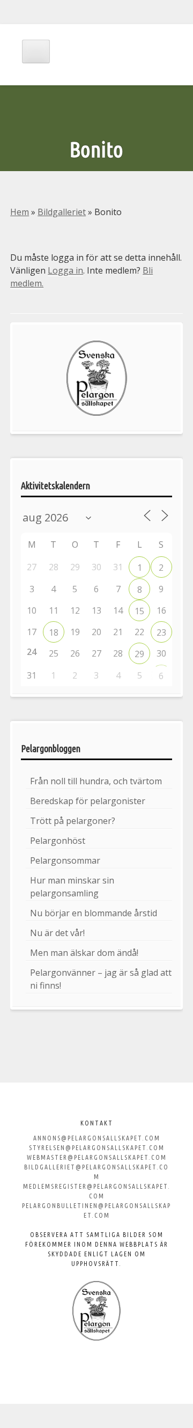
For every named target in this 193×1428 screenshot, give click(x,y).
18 (53, 632)
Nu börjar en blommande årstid (93, 913)
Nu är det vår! (57, 933)
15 (139, 611)
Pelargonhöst (57, 841)
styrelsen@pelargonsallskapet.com (97, 1147)
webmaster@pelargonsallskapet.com (97, 1157)
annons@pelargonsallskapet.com (96, 1138)
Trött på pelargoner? (72, 821)
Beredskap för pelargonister (87, 801)
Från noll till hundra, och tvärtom (96, 781)
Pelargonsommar (65, 860)
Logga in (65, 270)
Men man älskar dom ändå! (84, 953)
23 (161, 632)
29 (139, 654)
